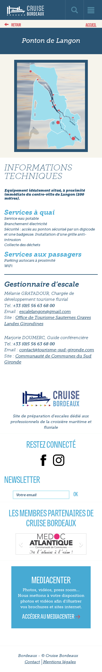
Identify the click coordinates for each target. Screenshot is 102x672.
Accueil (91, 24)
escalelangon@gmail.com (45, 311)
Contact (32, 662)
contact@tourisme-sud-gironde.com (56, 349)
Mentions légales (59, 662)
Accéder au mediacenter (48, 616)
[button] (21, 543)
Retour (16, 24)
